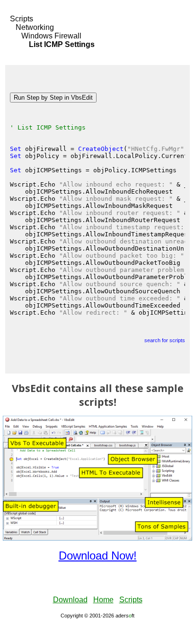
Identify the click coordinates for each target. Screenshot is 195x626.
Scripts (21, 19)
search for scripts (164, 340)
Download (70, 600)
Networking (35, 27)
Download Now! (98, 555)
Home (103, 600)
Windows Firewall (51, 36)
